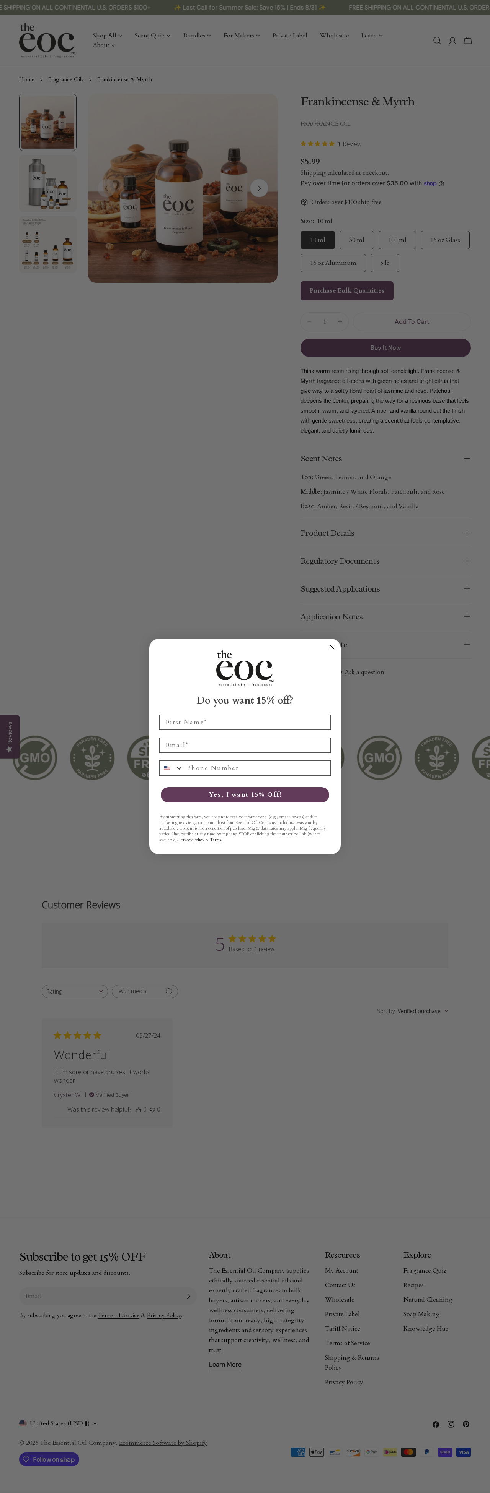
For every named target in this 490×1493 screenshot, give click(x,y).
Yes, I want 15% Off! (245, 795)
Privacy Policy (191, 840)
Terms (215, 840)
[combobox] (171, 768)
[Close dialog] (332, 647)
